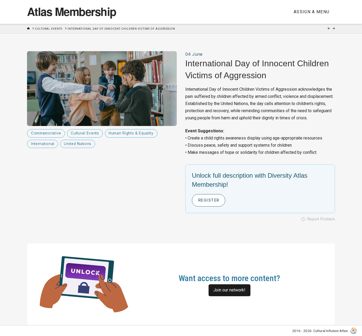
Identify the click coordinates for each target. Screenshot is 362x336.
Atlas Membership (71, 11)
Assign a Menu (312, 11)
